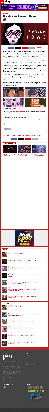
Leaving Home (20, 135)
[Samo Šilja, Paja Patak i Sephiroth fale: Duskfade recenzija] (24, 152)
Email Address (7, 121)
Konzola (5, 388)
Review (33, 135)
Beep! (4, 387)
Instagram (19, 111)
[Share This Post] (18, 47)
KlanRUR (5, 386)
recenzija (29, 135)
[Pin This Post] (25, 47)
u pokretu (38, 135)
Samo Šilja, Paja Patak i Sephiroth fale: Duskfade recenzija (23, 155)
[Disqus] (24, 176)
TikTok (23, 111)
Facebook (14, 111)
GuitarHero (5, 389)
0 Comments (38, 47)
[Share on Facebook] (11, 47)
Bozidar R (11, 18)
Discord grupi (41, 111)
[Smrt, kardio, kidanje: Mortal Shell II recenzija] (10, 152)
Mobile (25, 135)
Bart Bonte (13, 135)
